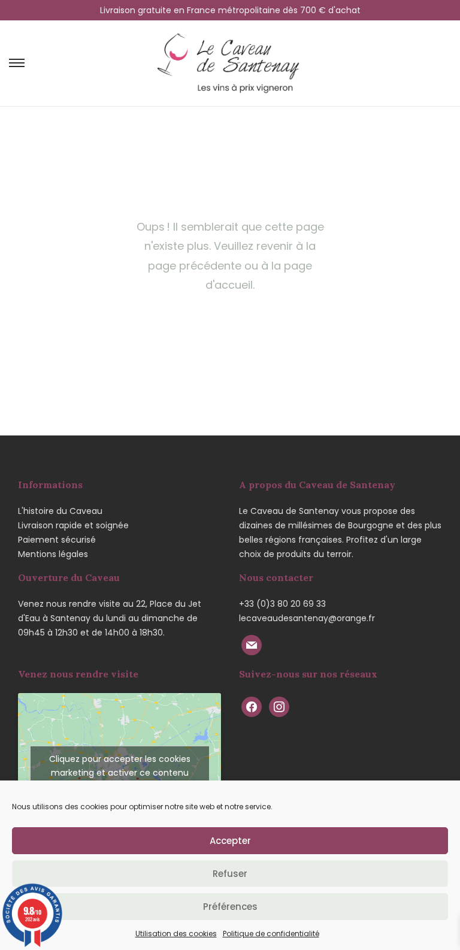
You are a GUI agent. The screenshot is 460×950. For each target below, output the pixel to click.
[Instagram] (279, 706)
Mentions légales (53, 554)
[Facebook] (251, 706)
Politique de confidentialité (271, 933)
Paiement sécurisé (57, 540)
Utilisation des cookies (176, 933)
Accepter (230, 840)
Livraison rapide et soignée (73, 525)
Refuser (230, 873)
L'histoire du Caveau (60, 511)
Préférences (230, 906)
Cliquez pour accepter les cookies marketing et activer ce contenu (119, 766)
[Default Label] (251, 645)
